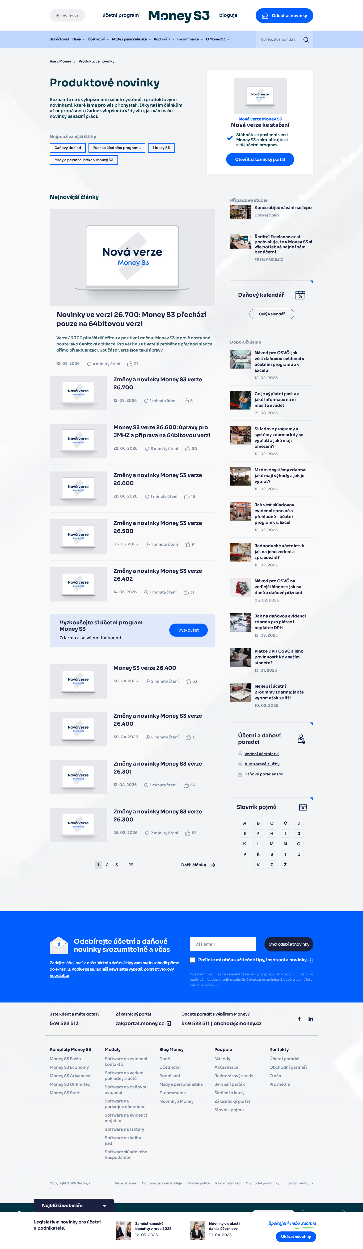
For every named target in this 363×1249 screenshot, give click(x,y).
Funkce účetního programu (117, 147)
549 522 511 (196, 1023)
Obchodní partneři (288, 1067)
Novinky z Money (176, 1101)
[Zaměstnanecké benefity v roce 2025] (145, 1230)
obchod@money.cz (237, 1023)
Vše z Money (60, 61)
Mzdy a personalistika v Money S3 (83, 160)
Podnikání (162, 39)
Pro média (279, 1084)
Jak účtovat (59, 39)
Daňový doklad (67, 147)
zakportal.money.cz (140, 1023)
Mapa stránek (126, 1183)
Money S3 (161, 147)
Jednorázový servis (233, 1075)
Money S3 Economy (69, 1067)
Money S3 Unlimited (70, 1084)
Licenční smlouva (299, 1183)
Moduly (113, 1049)
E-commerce (188, 39)
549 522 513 (64, 1023)
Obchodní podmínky (262, 1183)
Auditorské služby (262, 764)
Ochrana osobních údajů (162, 1183)
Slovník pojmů (229, 1109)
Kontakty (279, 1049)
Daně (76, 39)
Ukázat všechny (296, 1236)
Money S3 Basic (65, 1058)
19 (131, 864)
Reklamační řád (227, 1183)
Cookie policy (198, 1183)
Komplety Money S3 (70, 1049)
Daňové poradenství (264, 774)
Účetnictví (96, 39)
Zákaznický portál (232, 1101)
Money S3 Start (65, 1092)
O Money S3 (215, 39)
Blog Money (171, 1049)
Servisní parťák (229, 1084)
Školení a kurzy (229, 1092)
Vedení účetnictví (261, 753)
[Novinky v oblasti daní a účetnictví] (218, 1230)
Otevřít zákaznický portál (260, 159)
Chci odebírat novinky (289, 944)
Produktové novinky (96, 61)
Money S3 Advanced (70, 1075)
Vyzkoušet (188, 630)
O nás (275, 1075)
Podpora (223, 1049)
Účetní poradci (284, 1058)
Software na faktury (124, 1129)
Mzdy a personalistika (129, 39)
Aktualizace (226, 1067)
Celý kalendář (272, 314)
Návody (222, 1058)
